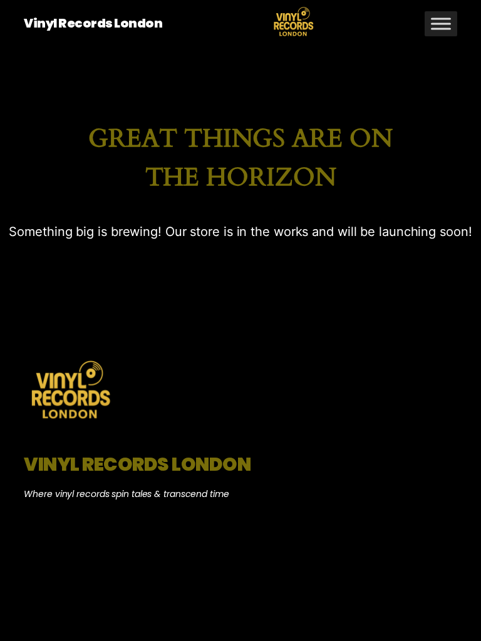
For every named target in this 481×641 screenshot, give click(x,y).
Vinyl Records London (93, 23)
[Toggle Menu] (441, 23)
